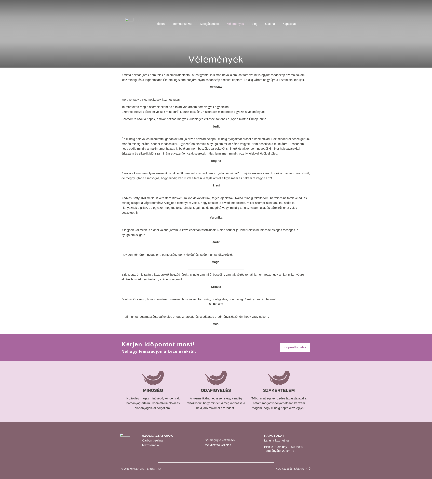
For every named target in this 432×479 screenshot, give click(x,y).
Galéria (270, 24)
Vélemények (235, 24)
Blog (254, 24)
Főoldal (160, 24)
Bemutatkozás (182, 24)
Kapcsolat (289, 24)
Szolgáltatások (210, 24)
